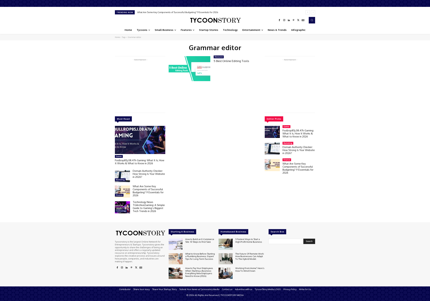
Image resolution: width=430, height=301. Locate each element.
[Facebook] (279, 20)
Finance (119, 195)
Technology (121, 211)
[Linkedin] (289, 20)
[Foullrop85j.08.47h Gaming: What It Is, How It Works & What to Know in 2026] (140, 140)
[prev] (308, 12)
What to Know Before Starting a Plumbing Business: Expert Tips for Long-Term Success (200, 256)
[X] (298, 20)
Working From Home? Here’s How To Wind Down (249, 269)
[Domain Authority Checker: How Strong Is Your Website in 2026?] (122, 176)
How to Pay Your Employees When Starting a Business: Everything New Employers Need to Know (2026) (199, 272)
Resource (219, 57)
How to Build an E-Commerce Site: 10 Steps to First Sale (199, 240)
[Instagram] (284, 20)
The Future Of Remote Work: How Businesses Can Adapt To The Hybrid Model (249, 256)
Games (119, 156)
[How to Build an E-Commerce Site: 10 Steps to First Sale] (176, 244)
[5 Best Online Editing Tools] (189, 68)
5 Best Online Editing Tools (231, 61)
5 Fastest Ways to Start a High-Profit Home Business (248, 240)
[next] (313, 12)
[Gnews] (303, 20)
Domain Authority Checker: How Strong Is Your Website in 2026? (149, 173)
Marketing (120, 179)
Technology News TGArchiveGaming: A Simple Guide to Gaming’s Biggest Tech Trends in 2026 (149, 206)
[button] (312, 20)
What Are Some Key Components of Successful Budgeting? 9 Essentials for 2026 (177, 12)
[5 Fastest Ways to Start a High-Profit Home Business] (225, 244)
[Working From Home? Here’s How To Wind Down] (225, 273)
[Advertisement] (140, 85)
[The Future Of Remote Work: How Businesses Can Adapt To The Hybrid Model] (225, 258)
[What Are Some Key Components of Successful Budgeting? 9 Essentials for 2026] (122, 192)
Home (117, 37)
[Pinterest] (293, 20)
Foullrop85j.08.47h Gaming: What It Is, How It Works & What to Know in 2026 (139, 162)
